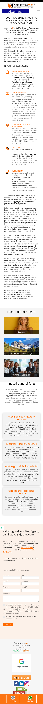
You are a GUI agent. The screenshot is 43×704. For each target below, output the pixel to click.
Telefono (6, 587)
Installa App (23, 678)
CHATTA (30, 701)
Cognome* (25, 581)
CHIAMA (13, 701)
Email (24, 587)
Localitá (25, 575)
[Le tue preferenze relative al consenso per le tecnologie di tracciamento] (2, 528)
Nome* (5, 581)
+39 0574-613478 (27, 548)
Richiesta (6, 594)
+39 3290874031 (25, 651)
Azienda (6, 575)
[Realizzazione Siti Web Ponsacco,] (22, 8)
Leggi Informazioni (24, 609)
